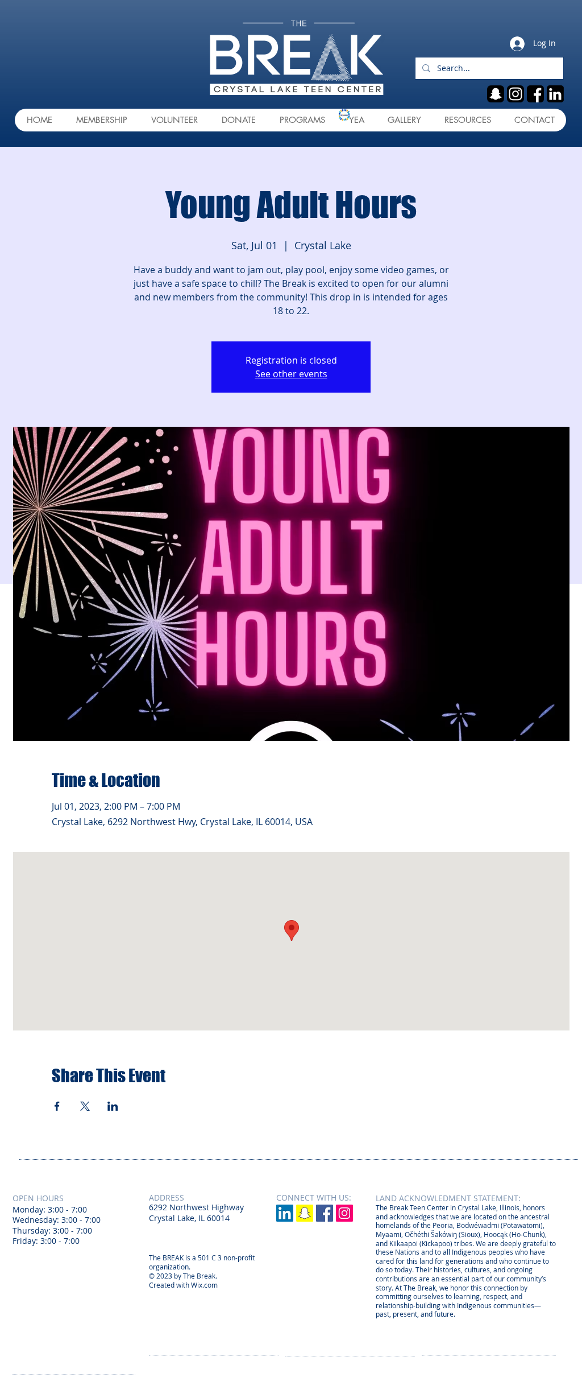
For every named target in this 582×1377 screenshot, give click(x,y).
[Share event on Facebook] (57, 1106)
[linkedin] (555, 93)
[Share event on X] (85, 1106)
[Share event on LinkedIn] (112, 1106)
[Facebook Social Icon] (324, 1213)
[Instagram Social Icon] (344, 1213)
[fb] (535, 93)
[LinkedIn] (284, 1213)
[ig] (515, 93)
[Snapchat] (304, 1213)
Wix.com (204, 1284)
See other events (291, 374)
